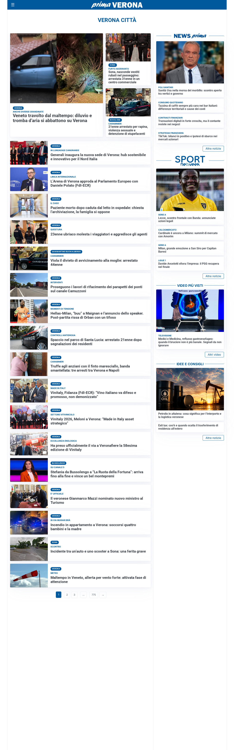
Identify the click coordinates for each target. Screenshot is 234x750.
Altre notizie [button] (213, 148)
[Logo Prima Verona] (117, 4)
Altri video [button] (214, 354)
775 (94, 594)
